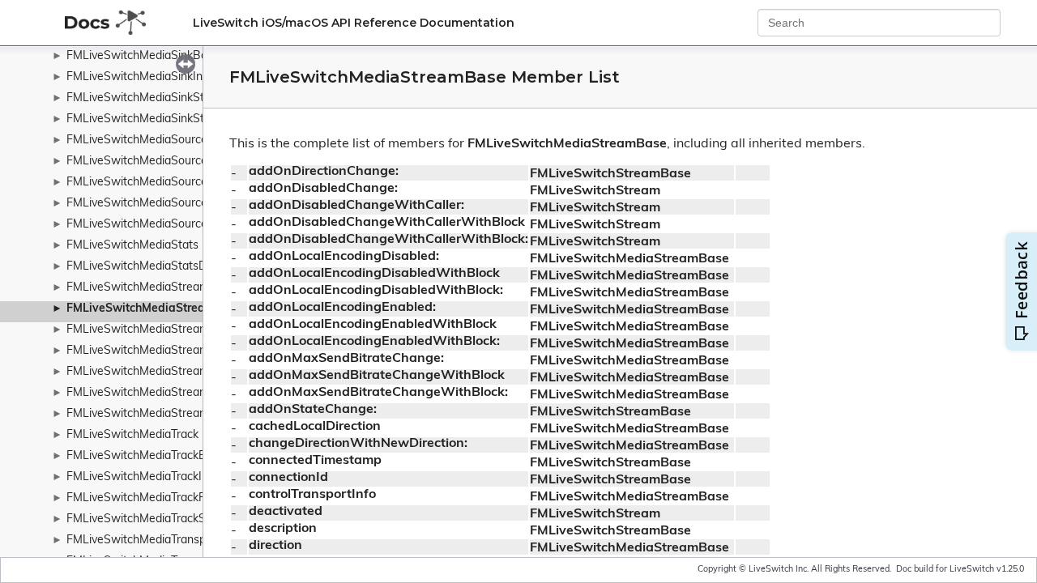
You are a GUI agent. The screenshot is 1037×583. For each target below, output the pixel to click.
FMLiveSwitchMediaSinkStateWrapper (166, 98)
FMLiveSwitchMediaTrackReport (150, 498)
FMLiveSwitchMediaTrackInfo (142, 477)
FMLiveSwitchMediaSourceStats (150, 225)
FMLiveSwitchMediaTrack (132, 435)
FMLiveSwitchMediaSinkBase (143, 56)
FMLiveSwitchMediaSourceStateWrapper (174, 204)
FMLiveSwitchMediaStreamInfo (147, 330)
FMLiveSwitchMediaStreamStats (151, 414)
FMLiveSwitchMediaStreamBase (154, 309)
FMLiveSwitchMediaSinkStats (143, 119)
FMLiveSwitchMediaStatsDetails (150, 267)
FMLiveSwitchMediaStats (132, 246)
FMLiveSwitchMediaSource (136, 140)
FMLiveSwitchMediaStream (137, 288)
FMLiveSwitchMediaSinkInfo (139, 77)
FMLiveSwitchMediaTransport (143, 540)
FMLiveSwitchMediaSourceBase (150, 161)
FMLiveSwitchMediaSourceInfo (147, 183)
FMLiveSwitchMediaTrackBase (145, 456)
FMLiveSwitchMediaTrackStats (146, 519)
